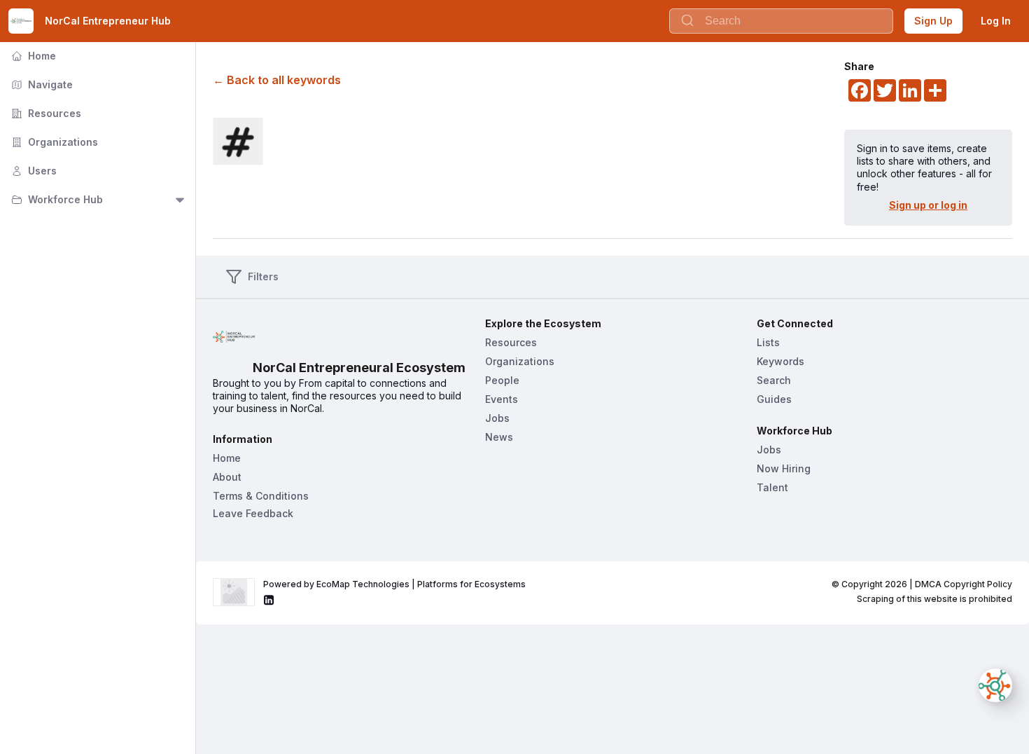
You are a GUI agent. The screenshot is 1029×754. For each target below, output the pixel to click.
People (502, 380)
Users (32, 171)
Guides (774, 399)
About (227, 477)
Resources (44, 113)
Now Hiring (784, 468)
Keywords (780, 361)
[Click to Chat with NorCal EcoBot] (995, 685)
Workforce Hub (55, 199)
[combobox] (781, 21)
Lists (768, 342)
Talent (772, 487)
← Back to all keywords (277, 80)
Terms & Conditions (261, 496)
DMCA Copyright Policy (963, 584)
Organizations (53, 142)
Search (774, 380)
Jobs (497, 418)
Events (501, 399)
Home (32, 56)
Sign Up (933, 21)
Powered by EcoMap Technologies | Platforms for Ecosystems (394, 584)
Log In (996, 21)
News (499, 437)
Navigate (40, 84)
